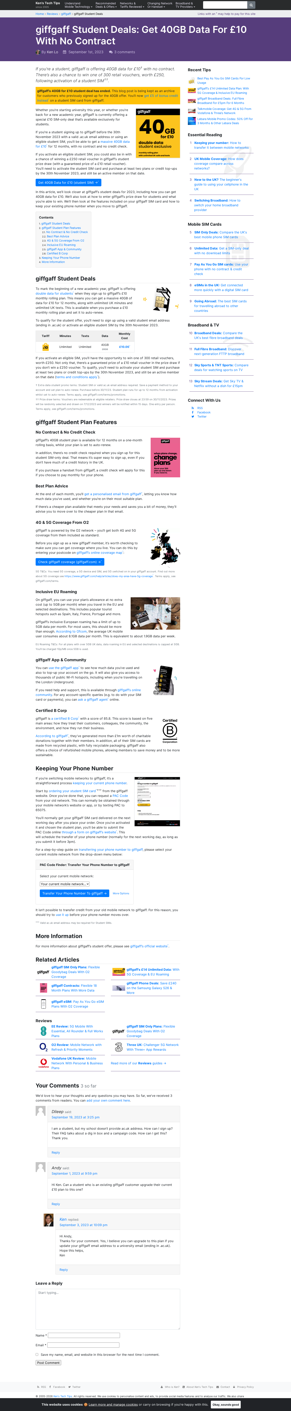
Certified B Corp (55, 253)
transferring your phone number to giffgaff (111, 850)
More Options (121, 893)
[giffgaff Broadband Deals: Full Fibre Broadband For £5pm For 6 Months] (192, 100)
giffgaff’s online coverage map (99, 553)
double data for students (54, 293)
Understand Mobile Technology (77, 5)
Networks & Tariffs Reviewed (131, 5)
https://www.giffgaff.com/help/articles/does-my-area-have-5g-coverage (109, 576)
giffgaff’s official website (148, 946)
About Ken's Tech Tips (199, 1386)
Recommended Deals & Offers (106, 5)
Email (41, 1345)
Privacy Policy (245, 1386)
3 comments (124, 52)
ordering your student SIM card (72, 791)
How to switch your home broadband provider (217, 205)
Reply (56, 1152)
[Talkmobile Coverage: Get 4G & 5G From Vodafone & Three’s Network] (192, 110)
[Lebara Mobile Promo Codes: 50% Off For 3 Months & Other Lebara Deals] (192, 120)
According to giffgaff (52, 736)
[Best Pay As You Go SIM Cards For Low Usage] (192, 80)
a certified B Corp (64, 718)
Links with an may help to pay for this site (226, 13)
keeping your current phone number (99, 783)
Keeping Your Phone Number (59, 257)
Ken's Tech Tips (48, 5)
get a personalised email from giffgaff (112, 494)
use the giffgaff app (64, 668)
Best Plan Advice (55, 236)
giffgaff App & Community (62, 249)
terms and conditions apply (76, 377)
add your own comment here (108, 1100)
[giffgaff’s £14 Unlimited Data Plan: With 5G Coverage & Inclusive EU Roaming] (192, 90)
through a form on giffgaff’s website (89, 832)
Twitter (201, 416)
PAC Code (120, 796)
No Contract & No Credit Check (65, 232)
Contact (225, 1386)
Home (40, 13)
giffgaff (66, 13)
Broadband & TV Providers (184, 5)
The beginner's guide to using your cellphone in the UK (221, 184)
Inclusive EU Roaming (59, 244)
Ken (63, 1219)
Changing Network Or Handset (159, 5)
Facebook (204, 412)
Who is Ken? (171, 1386)
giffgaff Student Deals (54, 223)
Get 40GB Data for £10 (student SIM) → (68, 183)
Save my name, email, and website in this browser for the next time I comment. (100, 1355)
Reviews (52, 13)
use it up (62, 915)
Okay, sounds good (226, 1404)
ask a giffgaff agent (93, 699)
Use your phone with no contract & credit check (221, 269)
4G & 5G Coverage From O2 (63, 240)
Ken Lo (52, 52)
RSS (200, 408)
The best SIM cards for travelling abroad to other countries (220, 306)
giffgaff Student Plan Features (60, 227)
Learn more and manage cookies (113, 1404)
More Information (52, 262)
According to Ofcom (71, 631)
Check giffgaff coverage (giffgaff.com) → (69, 562)
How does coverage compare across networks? (218, 163)
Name (41, 1335)
